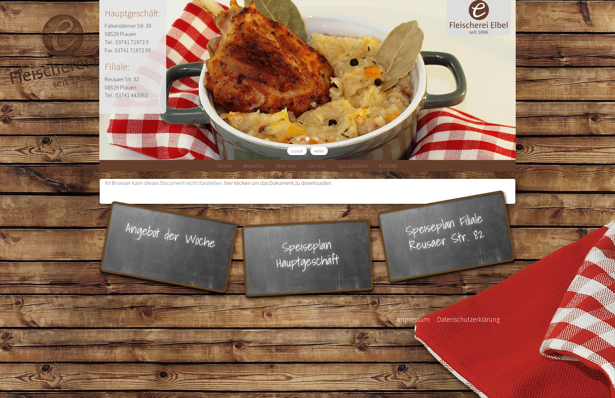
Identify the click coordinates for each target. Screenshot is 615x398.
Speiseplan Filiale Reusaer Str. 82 (445, 232)
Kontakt (388, 165)
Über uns (286, 165)
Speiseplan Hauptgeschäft (308, 254)
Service (317, 165)
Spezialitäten (352, 165)
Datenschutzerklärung (468, 319)
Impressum (413, 319)
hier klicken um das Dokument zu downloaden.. (278, 182)
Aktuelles (253, 165)
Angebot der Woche (171, 235)
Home (224, 165)
